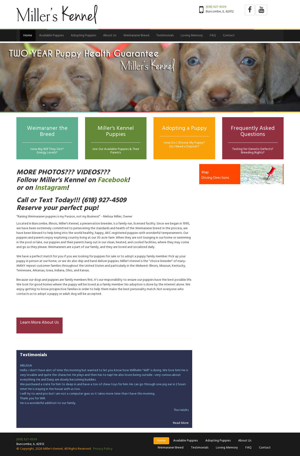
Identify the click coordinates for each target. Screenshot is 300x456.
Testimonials (165, 35)
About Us (109, 35)
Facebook (113, 180)
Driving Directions (215, 178)
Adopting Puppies (83, 35)
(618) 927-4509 (216, 7)
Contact (229, 35)
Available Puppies (51, 35)
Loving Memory (192, 35)
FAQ (213, 35)
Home (27, 35)
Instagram (51, 188)
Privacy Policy (102, 449)
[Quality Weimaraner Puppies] (150, 77)
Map (205, 172)
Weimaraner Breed (136, 35)
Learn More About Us (39, 322)
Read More (181, 423)
